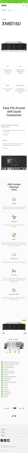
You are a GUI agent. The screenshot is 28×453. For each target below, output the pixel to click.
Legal (5, 450)
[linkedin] (5, 440)
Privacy (2, 450)
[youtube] (8, 440)
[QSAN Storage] (14, 5)
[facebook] (2, 440)
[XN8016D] (6, 408)
